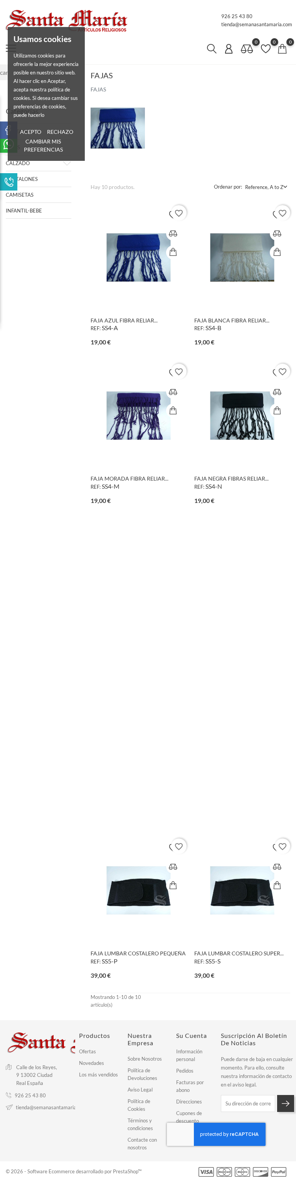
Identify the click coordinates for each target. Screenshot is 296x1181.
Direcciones (189, 1101)
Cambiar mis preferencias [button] (43, 145)
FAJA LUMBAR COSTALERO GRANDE (137, 795)
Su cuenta (191, 1035)
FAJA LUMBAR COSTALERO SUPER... (239, 953)
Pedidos (184, 1071)
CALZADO (18, 163)
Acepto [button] (30, 131)
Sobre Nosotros (145, 1059)
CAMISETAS (20, 195)
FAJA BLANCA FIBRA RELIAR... (231, 320)
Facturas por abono (190, 1086)
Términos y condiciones (140, 1124)
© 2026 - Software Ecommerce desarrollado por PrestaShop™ (73, 1171)
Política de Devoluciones (142, 1074)
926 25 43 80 (236, 16)
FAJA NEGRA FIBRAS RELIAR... (231, 478)
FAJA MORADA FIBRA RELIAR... (129, 478)
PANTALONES (22, 179)
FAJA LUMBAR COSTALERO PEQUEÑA (138, 953)
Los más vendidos (98, 1074)
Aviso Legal (140, 1090)
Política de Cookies (139, 1105)
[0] (247, 49)
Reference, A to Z (264, 187)
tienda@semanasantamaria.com (256, 24)
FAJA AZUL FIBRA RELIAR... (124, 320)
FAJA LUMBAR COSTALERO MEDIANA (241, 795)
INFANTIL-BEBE (24, 211)
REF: (96, 328)
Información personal (189, 1055)
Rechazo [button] (60, 131)
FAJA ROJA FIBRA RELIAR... (124, 637)
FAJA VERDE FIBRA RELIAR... (229, 637)
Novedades (91, 1063)
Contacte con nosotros (142, 1144)
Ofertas (87, 1051)
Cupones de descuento (189, 1117)
